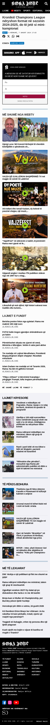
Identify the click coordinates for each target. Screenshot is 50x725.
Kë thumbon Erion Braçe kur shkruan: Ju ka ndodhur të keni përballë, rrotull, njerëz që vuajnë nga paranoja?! (23, 614)
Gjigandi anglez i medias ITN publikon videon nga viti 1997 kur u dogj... (23, 274)
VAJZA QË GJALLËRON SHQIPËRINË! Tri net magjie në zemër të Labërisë (23, 177)
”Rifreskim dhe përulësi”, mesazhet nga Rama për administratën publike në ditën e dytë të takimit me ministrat (31, 465)
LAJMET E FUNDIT (14, 315)
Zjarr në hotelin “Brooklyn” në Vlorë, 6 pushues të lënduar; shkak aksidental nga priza (30, 535)
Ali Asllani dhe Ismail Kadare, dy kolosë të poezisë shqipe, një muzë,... (22, 210)
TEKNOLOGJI (22, 668)
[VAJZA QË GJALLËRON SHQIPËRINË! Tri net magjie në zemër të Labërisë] (25, 162)
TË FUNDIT (6, 659)
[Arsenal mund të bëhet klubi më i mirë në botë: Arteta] (8, 508)
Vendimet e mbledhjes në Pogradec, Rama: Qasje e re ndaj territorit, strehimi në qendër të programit (32, 406)
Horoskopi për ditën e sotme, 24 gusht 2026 (23, 606)
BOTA (19, 665)
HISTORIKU (36, 671)
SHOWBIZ (21, 671)
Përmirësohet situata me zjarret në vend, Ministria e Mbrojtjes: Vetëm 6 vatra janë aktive (24, 344)
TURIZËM (35, 662)
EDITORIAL (38, 11)
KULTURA (36, 668)
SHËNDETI (21, 675)
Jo (6, 89)
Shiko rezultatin (25, 101)
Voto (25, 96)
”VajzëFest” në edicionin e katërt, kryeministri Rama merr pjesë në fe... (23, 242)
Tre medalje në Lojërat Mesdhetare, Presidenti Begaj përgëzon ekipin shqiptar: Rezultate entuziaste (23, 356)
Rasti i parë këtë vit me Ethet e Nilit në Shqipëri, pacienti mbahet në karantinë (30, 449)
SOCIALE (35, 659)
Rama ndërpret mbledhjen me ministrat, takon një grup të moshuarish (30, 434)
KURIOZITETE (37, 665)
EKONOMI (6, 668)
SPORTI (26, 11)
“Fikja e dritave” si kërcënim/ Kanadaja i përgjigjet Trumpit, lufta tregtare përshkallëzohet (25, 378)
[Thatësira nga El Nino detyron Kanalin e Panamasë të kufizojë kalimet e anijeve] (8, 494)
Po (6, 82)
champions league (17, 43)
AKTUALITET (7, 678)
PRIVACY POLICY (42, 721)
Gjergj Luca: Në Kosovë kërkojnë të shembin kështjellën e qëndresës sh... (23, 145)
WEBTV (17, 11)
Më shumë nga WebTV (18, 114)
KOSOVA (20, 662)
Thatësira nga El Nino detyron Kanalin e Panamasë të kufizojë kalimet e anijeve (31, 491)
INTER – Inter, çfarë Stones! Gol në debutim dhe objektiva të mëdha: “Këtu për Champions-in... (31, 551)
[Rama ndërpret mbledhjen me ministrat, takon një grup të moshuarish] (8, 437)
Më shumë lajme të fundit (16, 387)
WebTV (5, 33)
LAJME (5, 11)
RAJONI (20, 659)
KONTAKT (36, 675)
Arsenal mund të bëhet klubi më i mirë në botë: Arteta (31, 505)
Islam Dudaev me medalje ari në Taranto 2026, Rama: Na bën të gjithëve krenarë (23, 367)
